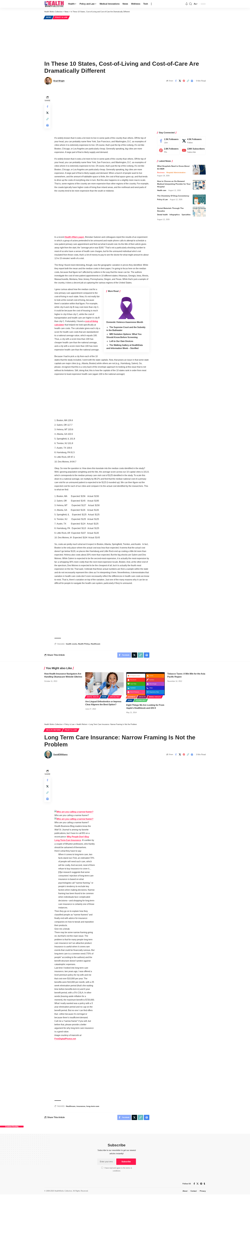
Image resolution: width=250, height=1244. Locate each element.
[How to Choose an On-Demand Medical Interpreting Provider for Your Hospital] (199, 185)
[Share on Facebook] (176, 81)
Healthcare (95, 644)
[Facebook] (168, 140)
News (48, 17)
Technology (141, 700)
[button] (151, 4)
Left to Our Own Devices (121, 341)
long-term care (92, 1106)
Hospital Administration (176, 173)
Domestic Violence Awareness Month (124, 322)
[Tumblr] (204, 1183)
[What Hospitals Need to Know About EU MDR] (199, 170)
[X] (193, 140)
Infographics (175, 215)
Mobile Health (155, 697)
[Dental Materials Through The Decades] (199, 212)
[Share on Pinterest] (184, 81)
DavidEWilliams (60, 754)
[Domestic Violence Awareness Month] (126, 307)
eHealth (142, 697)
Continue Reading (11, 1126)
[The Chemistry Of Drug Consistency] (199, 199)
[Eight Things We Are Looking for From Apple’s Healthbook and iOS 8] (145, 683)
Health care (161, 190)
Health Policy (84, 644)
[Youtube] (193, 150)
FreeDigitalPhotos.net (65, 1039)
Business (161, 173)
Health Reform (53, 730)
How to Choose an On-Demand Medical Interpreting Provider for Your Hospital (173, 184)
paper (74, 237)
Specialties (186, 215)
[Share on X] (180, 81)
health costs (71, 644)
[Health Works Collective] (54, 4)
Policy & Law (61, 17)
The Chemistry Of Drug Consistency (173, 196)
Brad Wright (58, 81)
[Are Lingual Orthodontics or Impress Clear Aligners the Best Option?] (104, 683)
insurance (80, 1106)
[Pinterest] (168, 150)
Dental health (162, 215)
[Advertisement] (125, 39)
